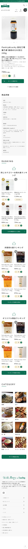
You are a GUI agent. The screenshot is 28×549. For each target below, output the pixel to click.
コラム (4, 508)
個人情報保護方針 (7, 527)
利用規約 (5, 525)
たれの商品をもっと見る (14, 231)
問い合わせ (5, 533)
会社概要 (5, 505)
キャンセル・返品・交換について (10, 522)
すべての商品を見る (14, 457)
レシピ (4, 512)
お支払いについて (7, 517)
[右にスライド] (16, 42)
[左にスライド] (11, 42)
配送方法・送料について (8, 519)
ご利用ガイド (6, 498)
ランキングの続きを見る (14, 302)
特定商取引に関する (7, 530)
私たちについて (6, 501)
